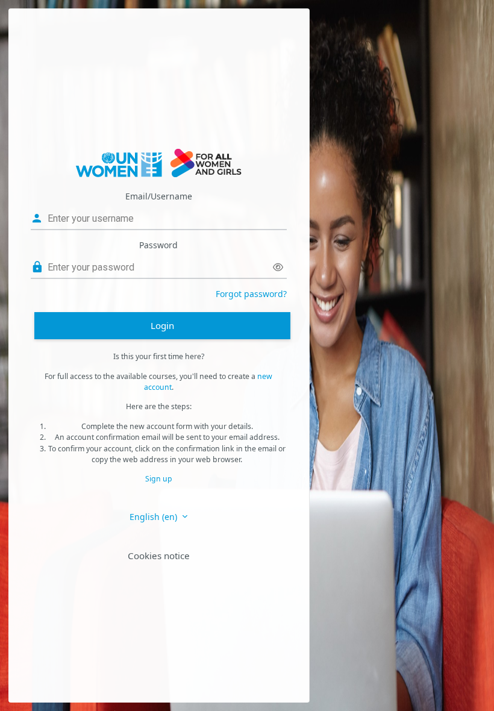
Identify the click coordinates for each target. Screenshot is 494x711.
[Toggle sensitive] (278, 267)
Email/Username (158, 196)
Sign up (158, 479)
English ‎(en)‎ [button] (155, 516)
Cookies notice (159, 556)
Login (162, 325)
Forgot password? (251, 293)
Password (158, 245)
